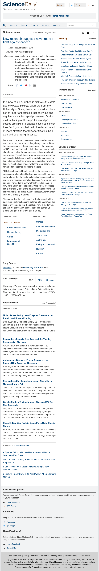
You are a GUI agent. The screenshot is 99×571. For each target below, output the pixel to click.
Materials (7, 267)
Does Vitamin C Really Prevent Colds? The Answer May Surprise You (29, 461)
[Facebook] (16, 85)
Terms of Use (84, 555)
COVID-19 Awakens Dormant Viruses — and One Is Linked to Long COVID (77, 209)
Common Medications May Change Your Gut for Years (77, 163)
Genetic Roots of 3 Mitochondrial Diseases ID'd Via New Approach (28, 403)
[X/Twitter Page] (72, 5)
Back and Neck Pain (16, 227)
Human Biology (14, 232)
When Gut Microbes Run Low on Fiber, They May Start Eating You (76, 215)
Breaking (63, 38)
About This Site (15, 555)
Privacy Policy (56, 555)
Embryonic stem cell (45, 244)
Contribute (34, 555)
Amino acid (41, 239)
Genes (10, 236)
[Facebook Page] (66, 5)
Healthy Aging (66, 139)
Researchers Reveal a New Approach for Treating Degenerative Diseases (27, 341)
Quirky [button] (56, 25)
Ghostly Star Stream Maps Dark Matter (76, 54)
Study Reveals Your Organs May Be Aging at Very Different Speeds (26, 468)
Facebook (11, 522)
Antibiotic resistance (45, 226)
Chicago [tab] (50, 279)
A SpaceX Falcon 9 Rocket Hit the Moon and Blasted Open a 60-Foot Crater (27, 454)
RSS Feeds (11, 506)
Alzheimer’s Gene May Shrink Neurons (76, 83)
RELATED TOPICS (10, 216)
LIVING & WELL (64, 127)
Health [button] (13, 25)
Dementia (64, 115)
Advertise (45, 555)
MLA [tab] (31, 279)
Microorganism (43, 230)
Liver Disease (66, 107)
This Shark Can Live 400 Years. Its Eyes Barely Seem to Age (77, 169)
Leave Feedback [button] (13, 544)
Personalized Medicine (70, 99)
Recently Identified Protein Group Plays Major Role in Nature (29, 424)
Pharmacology (66, 103)
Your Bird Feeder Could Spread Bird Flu (77, 51)
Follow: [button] (60, 5)
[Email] (34, 85)
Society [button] (45, 25)
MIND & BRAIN (64, 111)
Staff (25, 555)
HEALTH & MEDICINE (66, 95)
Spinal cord (41, 235)
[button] (83, 33)
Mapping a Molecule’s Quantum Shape (76, 66)
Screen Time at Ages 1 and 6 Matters (76, 62)
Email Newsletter (13, 502)
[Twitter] (21, 85)
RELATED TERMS (39, 216)
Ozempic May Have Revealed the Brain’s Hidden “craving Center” (77, 187)
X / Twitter (11, 525)
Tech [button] (23, 25)
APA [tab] (40, 279)
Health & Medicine (12, 222)
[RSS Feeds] (88, 5)
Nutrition (40, 248)
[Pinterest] (25, 85)
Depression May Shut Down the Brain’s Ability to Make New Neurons (76, 157)
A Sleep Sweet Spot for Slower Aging (76, 58)
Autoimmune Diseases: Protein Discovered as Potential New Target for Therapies (25, 362)
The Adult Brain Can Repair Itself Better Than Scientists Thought (77, 193)
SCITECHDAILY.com (21, 445)
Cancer (39, 221)
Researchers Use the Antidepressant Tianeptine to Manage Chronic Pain (27, 382)
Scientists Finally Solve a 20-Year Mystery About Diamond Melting (29, 475)
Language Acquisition (69, 119)
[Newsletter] (93, 5)
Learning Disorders (68, 123)
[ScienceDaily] (20, 4)
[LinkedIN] (30, 85)
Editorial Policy (71, 555)
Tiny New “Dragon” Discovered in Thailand (78, 79)
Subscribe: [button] (80, 5)
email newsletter (61, 15)
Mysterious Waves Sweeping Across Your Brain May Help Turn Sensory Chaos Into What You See (77, 180)
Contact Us (11, 548)
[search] (93, 25)
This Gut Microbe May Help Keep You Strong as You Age (76, 203)
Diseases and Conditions (13, 243)
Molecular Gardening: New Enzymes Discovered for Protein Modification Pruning (28, 317)
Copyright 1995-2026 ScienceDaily (19, 559)
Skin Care (65, 135)
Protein (39, 253)
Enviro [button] (33, 25)
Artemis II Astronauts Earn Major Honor (77, 76)
